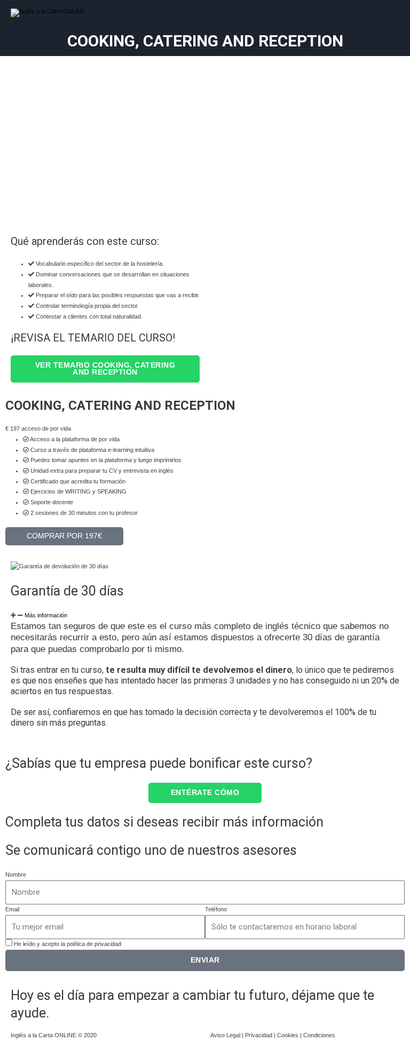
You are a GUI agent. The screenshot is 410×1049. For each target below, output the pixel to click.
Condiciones (319, 1035)
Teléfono (216, 909)
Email (12, 909)
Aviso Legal (225, 1035)
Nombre (15, 874)
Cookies (287, 1035)
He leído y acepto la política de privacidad (67, 944)
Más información (46, 615)
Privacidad (258, 1035)
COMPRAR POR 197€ (64, 536)
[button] (205, 615)
